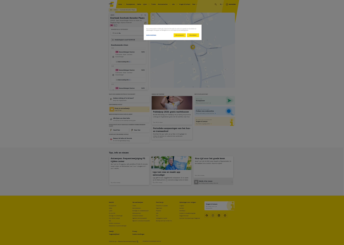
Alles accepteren (179, 35)
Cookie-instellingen (151, 35)
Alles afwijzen (193, 35)
